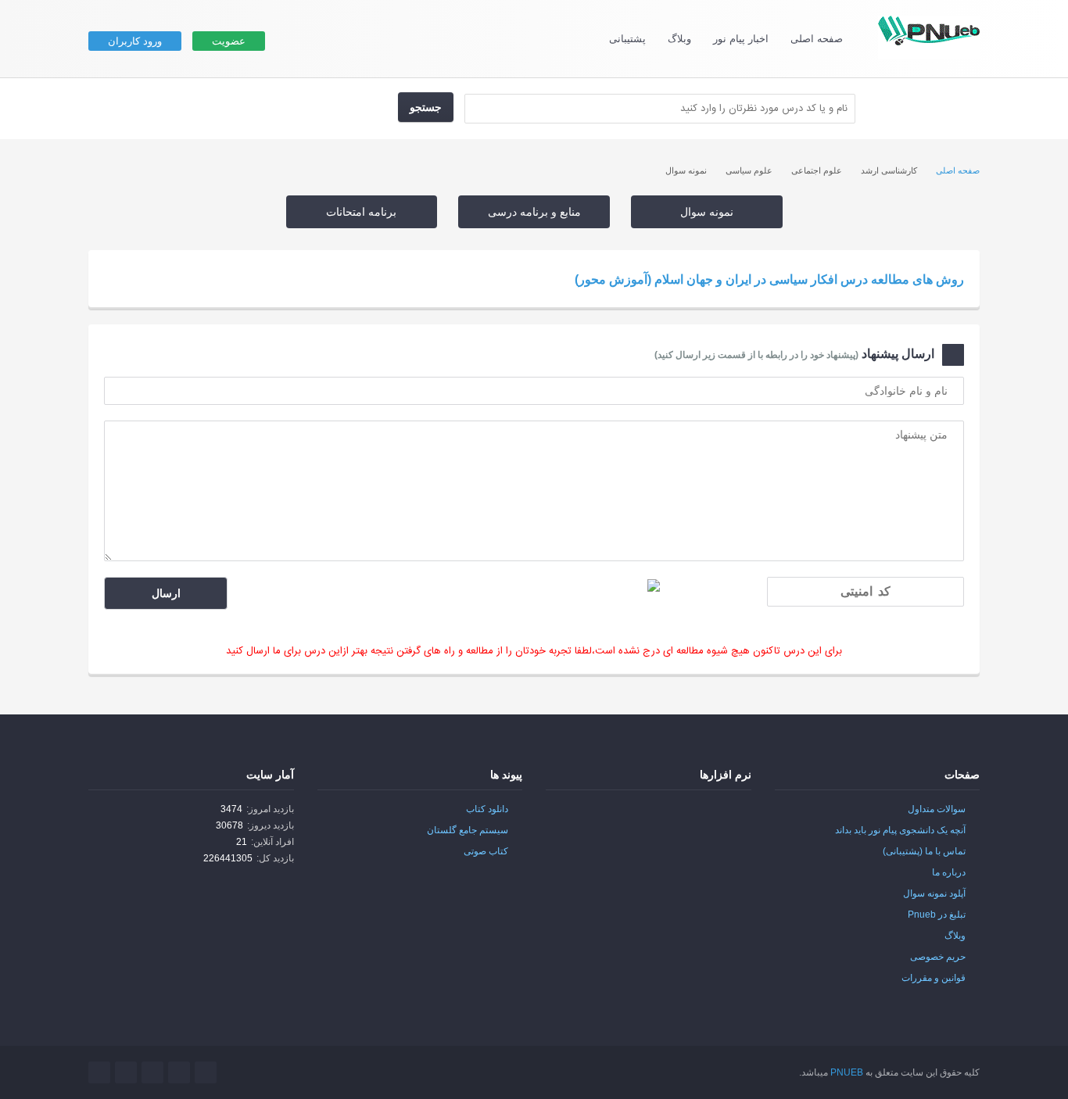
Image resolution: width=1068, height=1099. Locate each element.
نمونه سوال (706, 212)
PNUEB (846, 1072)
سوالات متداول (937, 809)
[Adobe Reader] (718, 818)
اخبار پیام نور (741, 39)
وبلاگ (679, 39)
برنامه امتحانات (361, 212)
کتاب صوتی (486, 851)
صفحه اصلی (816, 39)
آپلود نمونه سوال (934, 893)
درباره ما (949, 872)
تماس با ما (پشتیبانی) (924, 851)
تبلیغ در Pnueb (937, 914)
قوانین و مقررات (933, 977)
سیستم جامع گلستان (467, 830)
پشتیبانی (627, 39)
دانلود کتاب (487, 809)
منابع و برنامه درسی (534, 212)
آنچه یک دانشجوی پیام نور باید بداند (900, 830)
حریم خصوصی (938, 956)
